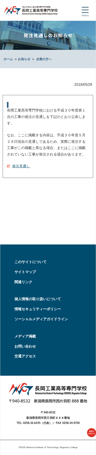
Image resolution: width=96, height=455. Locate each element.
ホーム (8, 59)
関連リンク (23, 282)
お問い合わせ (25, 346)
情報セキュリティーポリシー (38, 309)
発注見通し (21, 166)
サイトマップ (25, 272)
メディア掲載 (25, 336)
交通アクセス (25, 356)
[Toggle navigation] (85, 11)
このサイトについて (31, 262)
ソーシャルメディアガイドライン (41, 319)
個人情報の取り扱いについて (38, 299)
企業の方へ (44, 59)
